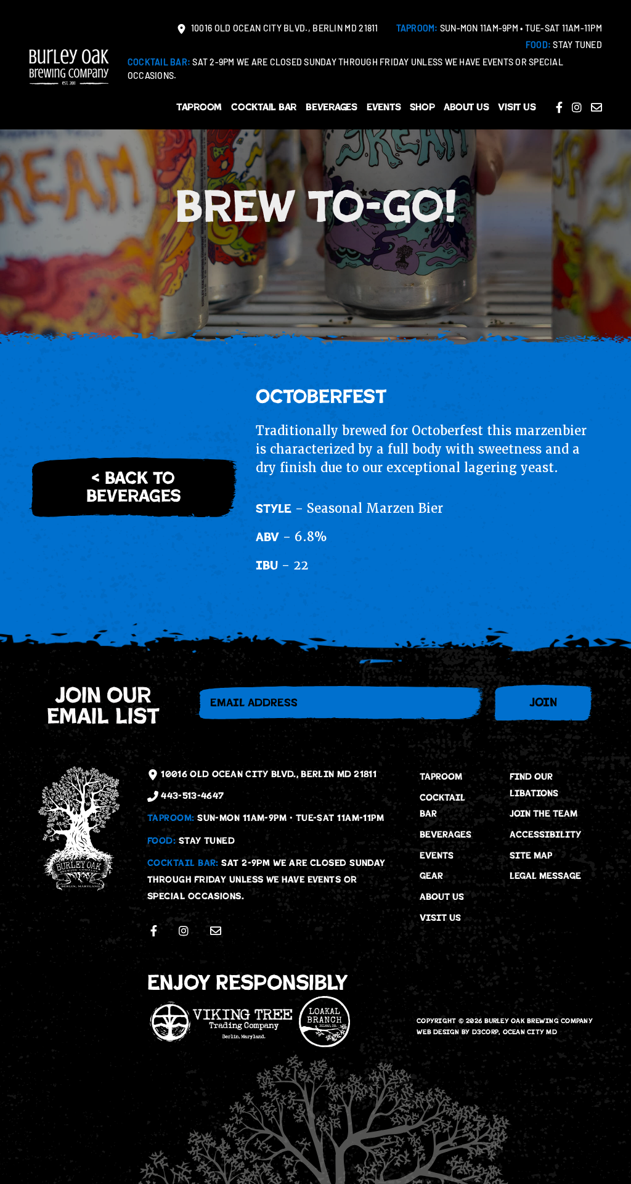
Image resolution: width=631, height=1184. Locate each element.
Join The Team (543, 813)
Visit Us (516, 107)
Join (543, 702)
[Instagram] (577, 107)
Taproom (199, 107)
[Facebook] (559, 107)
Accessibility (545, 834)
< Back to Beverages (133, 487)
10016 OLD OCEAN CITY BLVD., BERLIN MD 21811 (283, 29)
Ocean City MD (530, 1032)
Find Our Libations (534, 785)
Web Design (438, 1032)
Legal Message (545, 875)
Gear (431, 875)
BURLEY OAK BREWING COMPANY (538, 1021)
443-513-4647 (191, 795)
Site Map (531, 855)
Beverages (331, 107)
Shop (422, 107)
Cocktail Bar (263, 107)
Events (384, 107)
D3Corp (485, 1032)
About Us (466, 107)
